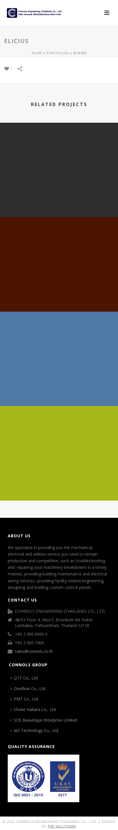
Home (37, 53)
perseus (59, 296)
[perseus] (59, 241)
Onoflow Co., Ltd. (30, 688)
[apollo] (59, 146)
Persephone (59, 485)
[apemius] (59, 335)
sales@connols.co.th (34, 651)
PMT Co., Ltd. (26, 699)
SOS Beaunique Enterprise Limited (45, 720)
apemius (59, 391)
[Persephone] (59, 430)
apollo (59, 202)
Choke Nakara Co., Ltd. (35, 709)
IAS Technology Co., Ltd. (36, 730)
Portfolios (57, 53)
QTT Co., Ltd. (26, 678)
